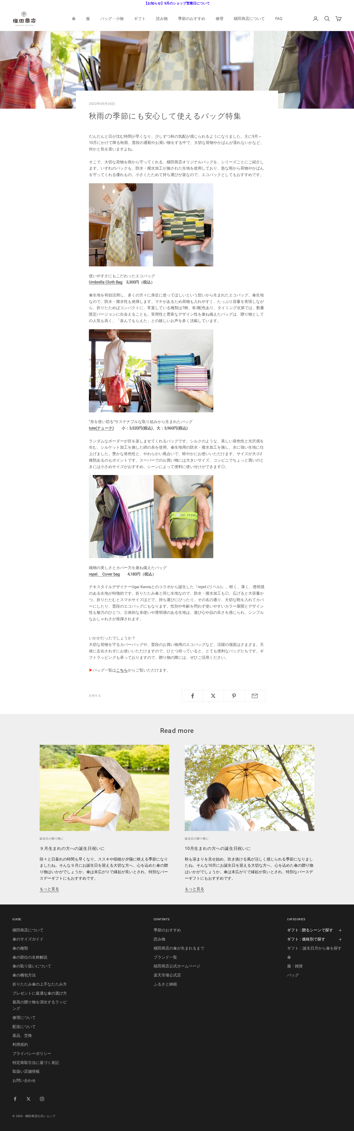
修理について (24, 1017)
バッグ (293, 975)
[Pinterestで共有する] (234, 696)
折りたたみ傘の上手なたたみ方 (39, 984)
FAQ (278, 18)
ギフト (140, 18)
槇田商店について (249, 18)
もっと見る (49, 889)
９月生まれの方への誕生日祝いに (72, 848)
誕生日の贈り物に (51, 838)
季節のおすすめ (191, 18)
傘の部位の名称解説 (29, 957)
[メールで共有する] (255, 696)
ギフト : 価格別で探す (306, 939)
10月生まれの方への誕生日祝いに (218, 848)
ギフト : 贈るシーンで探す (310, 930)
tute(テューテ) (101, 428)
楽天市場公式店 (167, 975)
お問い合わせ (24, 1080)
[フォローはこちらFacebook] (15, 1098)
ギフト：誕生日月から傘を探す (314, 948)
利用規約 (20, 1044)
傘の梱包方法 (24, 975)
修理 (219, 18)
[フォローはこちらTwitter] (28, 1098)
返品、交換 (22, 1035)
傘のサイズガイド (28, 939)
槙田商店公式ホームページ (177, 966)
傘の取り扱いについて (31, 966)
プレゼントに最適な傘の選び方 (39, 993)
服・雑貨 (295, 966)
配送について (24, 1026)
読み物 (162, 18)
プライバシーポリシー (31, 1053)
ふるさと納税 (165, 984)
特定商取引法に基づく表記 (35, 1062)
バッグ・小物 (112, 18)
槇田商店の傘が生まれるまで (179, 948)
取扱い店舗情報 (26, 1071)
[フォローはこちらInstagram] (42, 1098)
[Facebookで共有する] (192, 696)
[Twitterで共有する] (213, 696)
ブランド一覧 (165, 957)
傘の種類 (20, 948)
